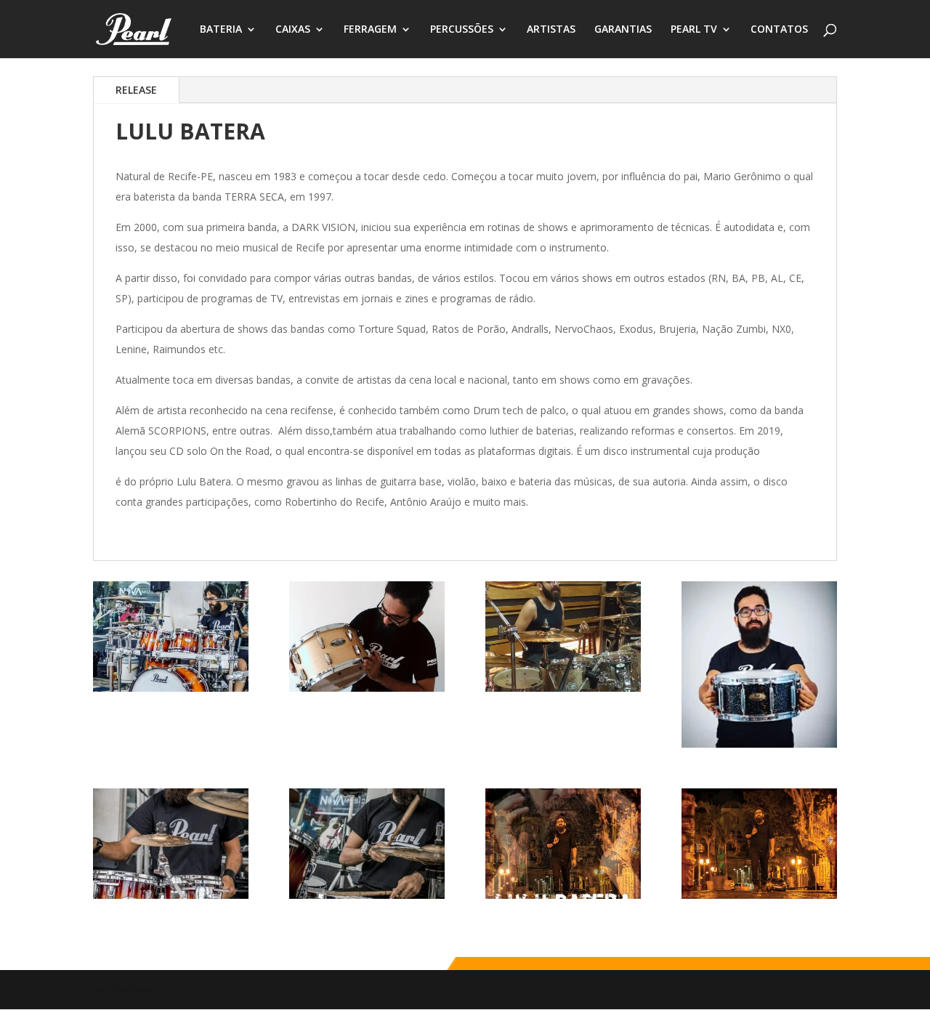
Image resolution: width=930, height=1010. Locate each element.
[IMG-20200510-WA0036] (563, 895)
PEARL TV (694, 30)
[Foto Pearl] (367, 895)
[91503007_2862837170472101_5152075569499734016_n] (759, 744)
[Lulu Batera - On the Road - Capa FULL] (759, 895)
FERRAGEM (370, 30)
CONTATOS (779, 30)
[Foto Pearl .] (170, 895)
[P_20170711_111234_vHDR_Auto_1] (367, 688)
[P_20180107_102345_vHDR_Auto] (563, 688)
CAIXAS (292, 30)
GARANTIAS (623, 30)
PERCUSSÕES (461, 30)
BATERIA (221, 30)
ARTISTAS (551, 30)
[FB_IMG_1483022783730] (170, 688)
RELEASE (136, 90)
